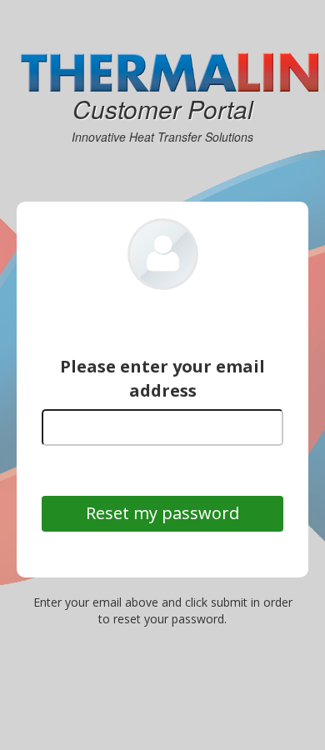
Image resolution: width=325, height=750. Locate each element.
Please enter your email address (162, 378)
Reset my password (162, 513)
